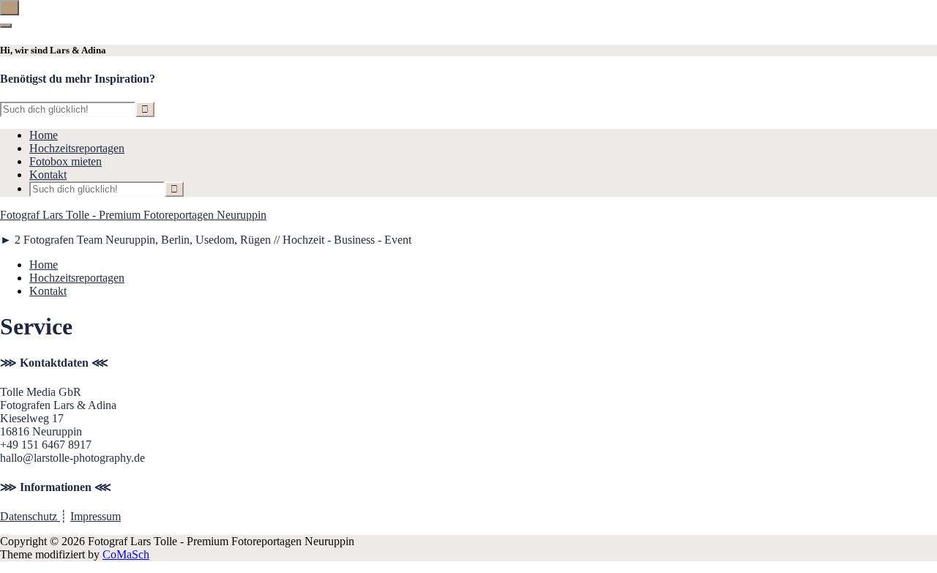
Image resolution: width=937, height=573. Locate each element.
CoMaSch (125, 554)
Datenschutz (30, 516)
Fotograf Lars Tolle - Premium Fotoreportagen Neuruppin (133, 215)
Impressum (95, 516)
